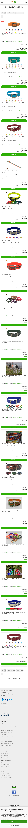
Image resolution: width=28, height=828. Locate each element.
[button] (2, 13)
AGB (3, 728)
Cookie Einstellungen (6, 745)
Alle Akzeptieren (14, 821)
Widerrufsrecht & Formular (8, 730)
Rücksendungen (5, 739)
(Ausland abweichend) (17, 41)
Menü (2, 2)
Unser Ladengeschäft (7, 741)
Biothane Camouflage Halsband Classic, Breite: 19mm (13, 443)
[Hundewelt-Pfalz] (14, 2)
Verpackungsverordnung (7, 743)
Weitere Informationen (14, 825)
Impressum (4, 723)
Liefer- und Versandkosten (8, 736)
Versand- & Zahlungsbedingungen (9, 726)
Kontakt (4, 734)
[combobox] (11, 13)
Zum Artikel (14, 52)
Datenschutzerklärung (5, 819)
